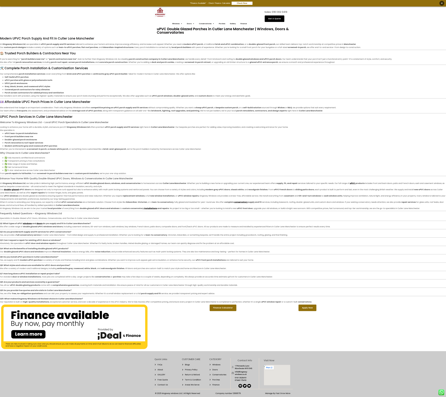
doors (39, 223)
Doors (189, 24)
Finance (243, 24)
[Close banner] (441, 3)
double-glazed (11, 189)
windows (27, 223)
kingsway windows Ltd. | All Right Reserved (181, 393)
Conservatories (205, 24)
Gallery (233, 24)
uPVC (352, 183)
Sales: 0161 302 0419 (275, 12)
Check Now (242, 3)
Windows (176, 24)
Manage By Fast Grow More (277, 393)
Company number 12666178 (228, 393)
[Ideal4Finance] (74, 348)
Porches (222, 24)
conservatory (241, 202)
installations (150, 208)
